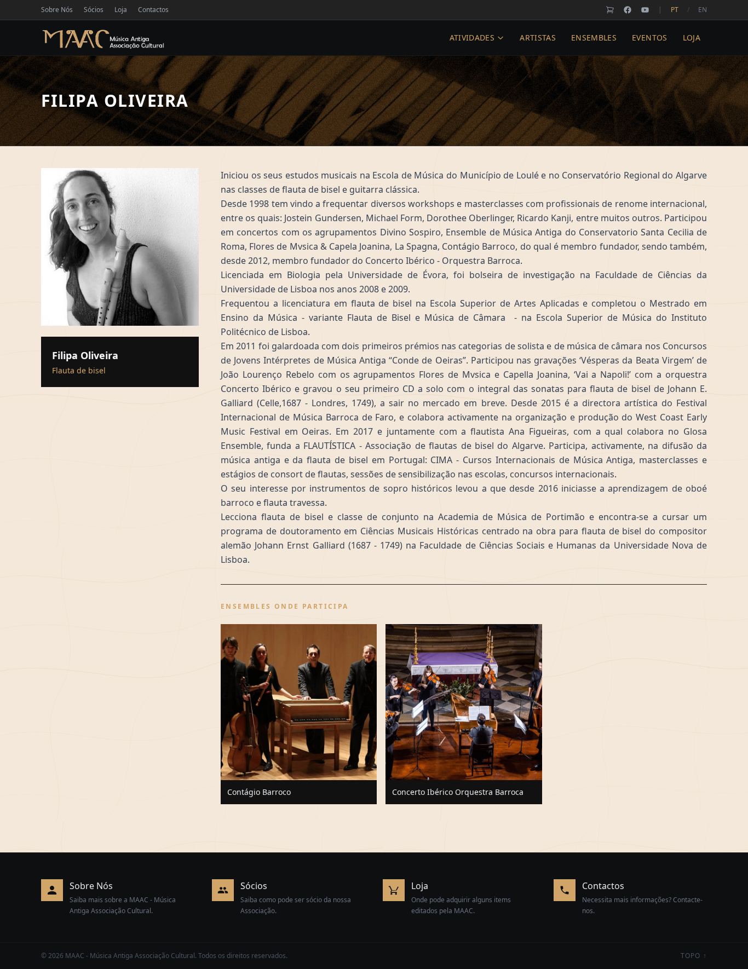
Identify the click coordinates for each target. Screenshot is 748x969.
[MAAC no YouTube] (645, 9)
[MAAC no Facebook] (627, 9)
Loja (120, 9)
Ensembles (594, 37)
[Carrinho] (610, 9)
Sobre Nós (57, 9)
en (702, 9)
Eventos (649, 37)
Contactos (153, 9)
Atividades (472, 37)
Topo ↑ (694, 955)
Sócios (93, 9)
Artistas (538, 37)
